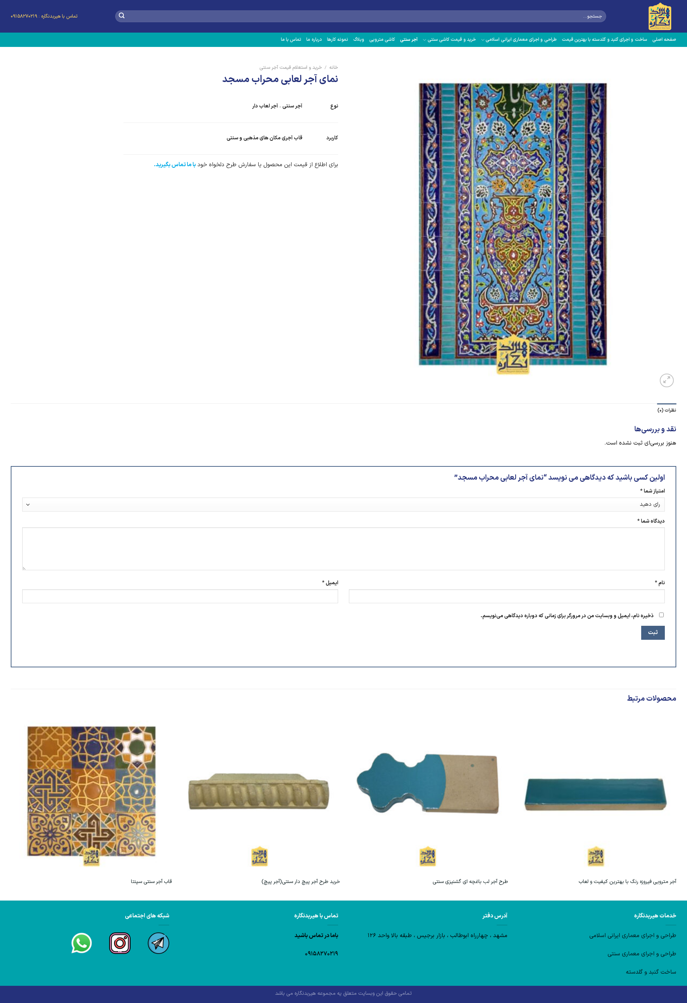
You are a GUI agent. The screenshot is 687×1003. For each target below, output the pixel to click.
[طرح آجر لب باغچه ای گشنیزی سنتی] (427, 792)
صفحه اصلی (664, 39)
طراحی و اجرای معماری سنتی (642, 954)
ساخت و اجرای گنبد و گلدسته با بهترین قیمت (604, 39)
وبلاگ (358, 39)
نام (660, 583)
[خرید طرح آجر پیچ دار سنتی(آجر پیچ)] (259, 792)
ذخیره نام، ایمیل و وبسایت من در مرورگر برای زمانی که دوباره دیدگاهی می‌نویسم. (567, 616)
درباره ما (314, 39)
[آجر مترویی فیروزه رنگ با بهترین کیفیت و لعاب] (595, 792)
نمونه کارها (337, 39)
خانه (333, 67)
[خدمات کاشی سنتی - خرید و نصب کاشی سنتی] (646, 16)
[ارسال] (122, 16)
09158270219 (321, 954)
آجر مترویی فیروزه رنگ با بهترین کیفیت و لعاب (627, 882)
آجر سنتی (409, 39)
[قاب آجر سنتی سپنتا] (91, 792)
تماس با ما (291, 39)
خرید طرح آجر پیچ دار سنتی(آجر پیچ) (301, 882)
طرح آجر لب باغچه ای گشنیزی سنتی (470, 882)
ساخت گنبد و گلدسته (651, 972)
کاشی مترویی (382, 39)
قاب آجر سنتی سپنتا (151, 882)
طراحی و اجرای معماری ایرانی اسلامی (521, 39)
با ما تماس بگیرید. (175, 164)
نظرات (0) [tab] (666, 410)
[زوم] (667, 381)
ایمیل (330, 583)
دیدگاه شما (651, 521)
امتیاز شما (652, 491)
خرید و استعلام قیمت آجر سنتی (290, 67)
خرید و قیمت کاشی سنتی (452, 39)
